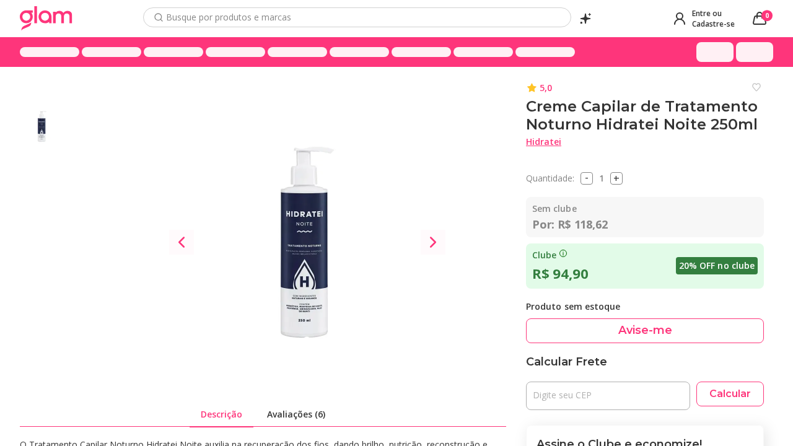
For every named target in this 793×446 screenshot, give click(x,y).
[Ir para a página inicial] (46, 18)
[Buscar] (159, 17)
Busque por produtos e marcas (228, 17)
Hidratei (543, 141)
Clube (544, 255)
